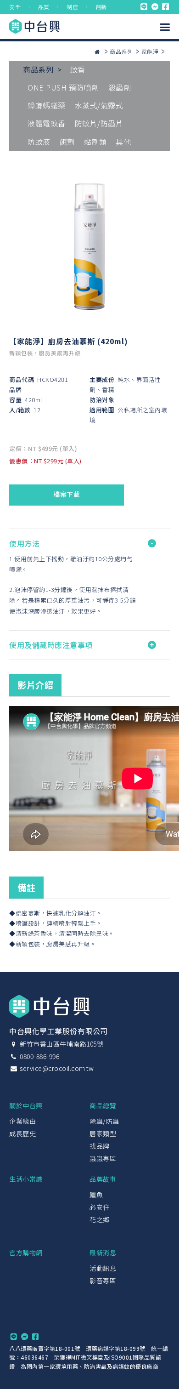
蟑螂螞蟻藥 (47, 105)
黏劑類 (95, 141)
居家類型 (103, 1133)
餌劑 (67, 141)
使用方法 (24, 543)
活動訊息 (103, 1268)
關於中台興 (26, 1105)
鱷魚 (96, 1194)
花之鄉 (100, 1219)
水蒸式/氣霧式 (99, 105)
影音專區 (103, 1280)
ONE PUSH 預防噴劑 (63, 87)
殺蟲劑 (119, 87)
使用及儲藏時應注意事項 (51, 644)
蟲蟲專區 (103, 1158)
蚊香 (77, 69)
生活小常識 (26, 1179)
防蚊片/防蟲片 (99, 123)
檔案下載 (66, 494)
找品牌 (100, 1145)
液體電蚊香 (47, 123)
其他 (123, 141)
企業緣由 (22, 1121)
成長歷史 (22, 1133)
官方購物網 (26, 1252)
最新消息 (103, 1252)
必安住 (100, 1207)
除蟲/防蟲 (104, 1121)
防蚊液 (39, 141)
